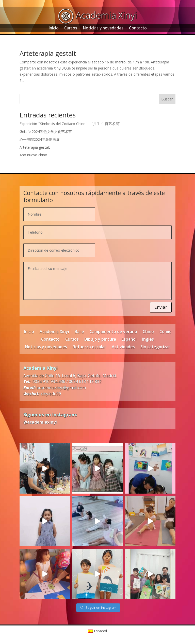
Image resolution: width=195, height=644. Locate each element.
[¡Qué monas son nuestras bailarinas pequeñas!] (150, 521)
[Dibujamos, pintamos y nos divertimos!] (45, 468)
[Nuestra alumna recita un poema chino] (45, 521)
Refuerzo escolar (89, 347)
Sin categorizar (155, 347)
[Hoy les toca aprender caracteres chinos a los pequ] (45, 574)
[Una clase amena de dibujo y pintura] (97, 574)
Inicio (53, 28)
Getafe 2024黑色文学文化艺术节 (46, 131)
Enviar (160, 307)
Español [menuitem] (100, 631)
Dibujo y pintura (100, 339)
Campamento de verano (113, 332)
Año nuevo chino (33, 154)
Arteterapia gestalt (48, 53)
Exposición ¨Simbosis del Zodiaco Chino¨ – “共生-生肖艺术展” (70, 123)
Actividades (123, 347)
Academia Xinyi (54, 332)
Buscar (167, 99)
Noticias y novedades (103, 28)
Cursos (70, 28)
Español (129, 339)
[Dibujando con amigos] (150, 574)
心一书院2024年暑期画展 (40, 139)
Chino (148, 332)
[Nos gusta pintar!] (150, 468)
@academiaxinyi (40, 422)
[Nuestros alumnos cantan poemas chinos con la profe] (97, 468)
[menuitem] (98, 631)
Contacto (138, 28)
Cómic (165, 332)
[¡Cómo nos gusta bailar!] (97, 521)
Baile (79, 332)
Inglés (148, 339)
